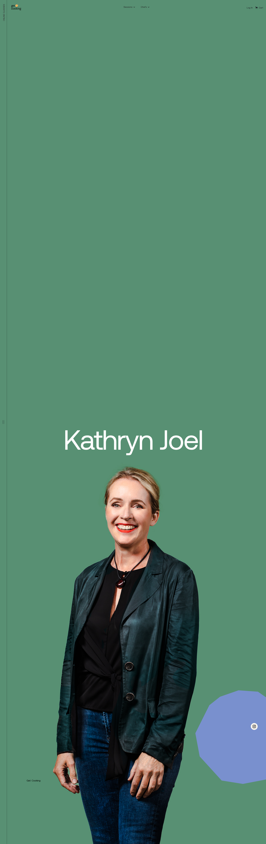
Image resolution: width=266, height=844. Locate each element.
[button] (129, 7)
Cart (261, 7)
